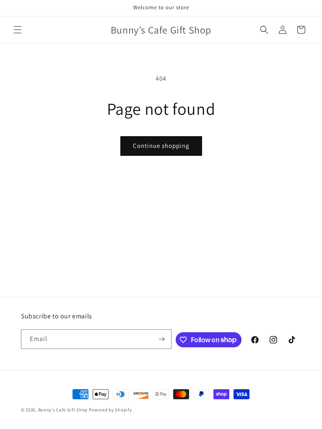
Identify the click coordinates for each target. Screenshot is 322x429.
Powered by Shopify (110, 410)
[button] (17, 30)
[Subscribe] (162, 339)
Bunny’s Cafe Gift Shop (63, 410)
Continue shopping (161, 146)
